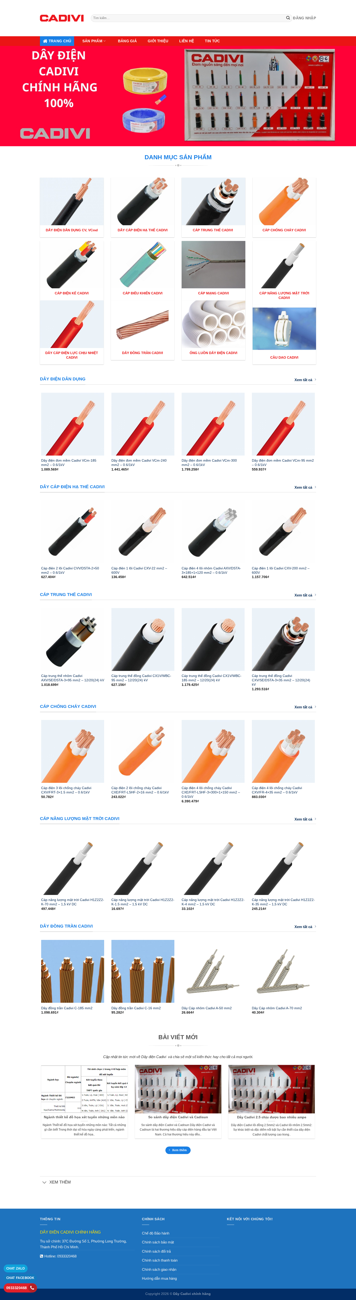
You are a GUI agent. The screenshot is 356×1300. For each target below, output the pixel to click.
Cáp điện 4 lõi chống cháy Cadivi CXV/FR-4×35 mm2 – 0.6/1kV (277, 790)
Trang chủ (60, 41)
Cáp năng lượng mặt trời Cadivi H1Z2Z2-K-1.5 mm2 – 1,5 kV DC (142, 902)
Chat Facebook (20, 1278)
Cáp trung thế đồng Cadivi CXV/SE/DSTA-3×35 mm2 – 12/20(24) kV (281, 680)
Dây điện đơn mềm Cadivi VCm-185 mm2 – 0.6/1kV (68, 462)
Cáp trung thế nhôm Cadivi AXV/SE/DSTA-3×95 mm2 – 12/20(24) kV (72, 678)
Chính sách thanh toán (160, 1260)
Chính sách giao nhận (159, 1269)
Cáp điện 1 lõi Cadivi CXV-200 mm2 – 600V (281, 570)
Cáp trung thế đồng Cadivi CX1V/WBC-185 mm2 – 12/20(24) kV (211, 678)
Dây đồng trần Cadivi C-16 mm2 (136, 1008)
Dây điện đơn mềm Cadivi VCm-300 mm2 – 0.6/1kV (209, 462)
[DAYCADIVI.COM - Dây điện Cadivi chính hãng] (62, 18)
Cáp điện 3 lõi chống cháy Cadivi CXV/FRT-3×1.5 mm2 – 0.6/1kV (66, 790)
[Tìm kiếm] (288, 18)
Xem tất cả (303, 380)
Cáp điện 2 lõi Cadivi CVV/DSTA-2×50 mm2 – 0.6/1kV (70, 570)
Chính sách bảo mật (158, 1242)
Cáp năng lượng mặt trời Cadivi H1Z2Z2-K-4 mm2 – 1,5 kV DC (213, 902)
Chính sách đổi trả (156, 1251)
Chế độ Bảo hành (155, 1233)
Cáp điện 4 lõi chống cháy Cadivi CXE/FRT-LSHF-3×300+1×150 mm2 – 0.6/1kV (211, 792)
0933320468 (67, 1256)
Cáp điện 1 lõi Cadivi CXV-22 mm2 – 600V (139, 570)
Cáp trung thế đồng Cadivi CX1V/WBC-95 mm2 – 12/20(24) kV (141, 678)
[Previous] (35, 422)
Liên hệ (186, 41)
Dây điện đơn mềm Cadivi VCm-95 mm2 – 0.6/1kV (283, 462)
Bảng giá (127, 41)
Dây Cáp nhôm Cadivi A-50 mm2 (207, 1008)
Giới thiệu (158, 41)
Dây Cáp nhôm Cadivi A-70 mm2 (277, 1008)
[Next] (321, 422)
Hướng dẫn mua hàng (159, 1278)
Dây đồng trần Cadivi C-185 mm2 (67, 1008)
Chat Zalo (15, 1268)
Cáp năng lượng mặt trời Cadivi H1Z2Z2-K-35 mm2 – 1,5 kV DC (283, 902)
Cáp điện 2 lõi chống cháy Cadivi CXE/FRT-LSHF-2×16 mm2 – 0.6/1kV (140, 790)
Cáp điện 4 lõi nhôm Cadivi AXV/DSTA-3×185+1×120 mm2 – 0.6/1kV (211, 570)
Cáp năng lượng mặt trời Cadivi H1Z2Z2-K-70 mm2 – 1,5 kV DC (72, 902)
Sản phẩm (92, 41)
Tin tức (212, 41)
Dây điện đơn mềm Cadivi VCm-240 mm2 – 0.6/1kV (139, 462)
